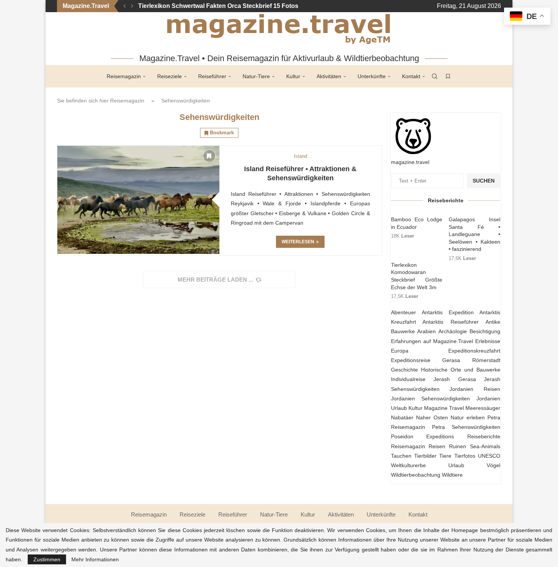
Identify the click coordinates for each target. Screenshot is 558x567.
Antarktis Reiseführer (450, 322)
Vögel (493, 465)
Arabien (426, 331)
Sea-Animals (485, 446)
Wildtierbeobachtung (415, 475)
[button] (124, 6)
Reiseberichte (483, 436)
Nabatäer (402, 417)
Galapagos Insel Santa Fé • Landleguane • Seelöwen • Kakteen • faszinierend (474, 234)
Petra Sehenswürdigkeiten (466, 427)
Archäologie (452, 331)
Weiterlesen (298, 241)
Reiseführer (212, 76)
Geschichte (404, 370)
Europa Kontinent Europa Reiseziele (190, 6)
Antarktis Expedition (448, 312)
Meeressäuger (482, 408)
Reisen (437, 446)
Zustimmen (46, 559)
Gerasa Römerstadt (471, 360)
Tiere (445, 456)
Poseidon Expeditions (422, 436)
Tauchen (401, 456)
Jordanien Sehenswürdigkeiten (430, 398)
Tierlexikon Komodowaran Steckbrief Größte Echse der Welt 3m (417, 276)
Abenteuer (403, 312)
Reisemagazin (124, 76)
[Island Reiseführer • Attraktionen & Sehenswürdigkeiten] (138, 200)
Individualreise (408, 379)
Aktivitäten (329, 76)
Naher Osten (432, 417)
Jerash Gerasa (454, 379)
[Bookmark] (448, 76)
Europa (399, 351)
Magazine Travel (444, 408)
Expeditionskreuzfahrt (474, 351)
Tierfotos (464, 456)
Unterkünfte (372, 76)
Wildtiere (452, 475)
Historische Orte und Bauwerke (460, 370)
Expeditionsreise (410, 360)
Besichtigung (485, 331)
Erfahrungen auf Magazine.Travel (432, 341)
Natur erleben (468, 417)
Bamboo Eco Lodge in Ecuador (417, 223)
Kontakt (411, 76)
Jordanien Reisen (474, 389)
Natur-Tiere (256, 76)
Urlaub (456, 465)
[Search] (434, 76)
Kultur (293, 76)
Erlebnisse (487, 341)
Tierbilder (425, 456)
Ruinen (457, 446)
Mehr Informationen (95, 559)
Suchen (484, 181)
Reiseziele (169, 76)
